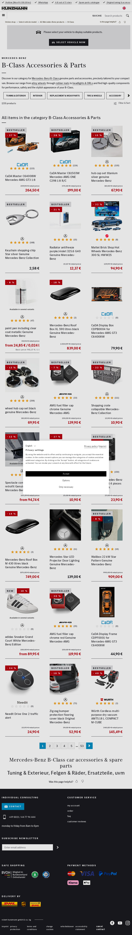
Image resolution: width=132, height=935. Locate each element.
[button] (31, 446)
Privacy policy (91, 446)
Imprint (102, 446)
